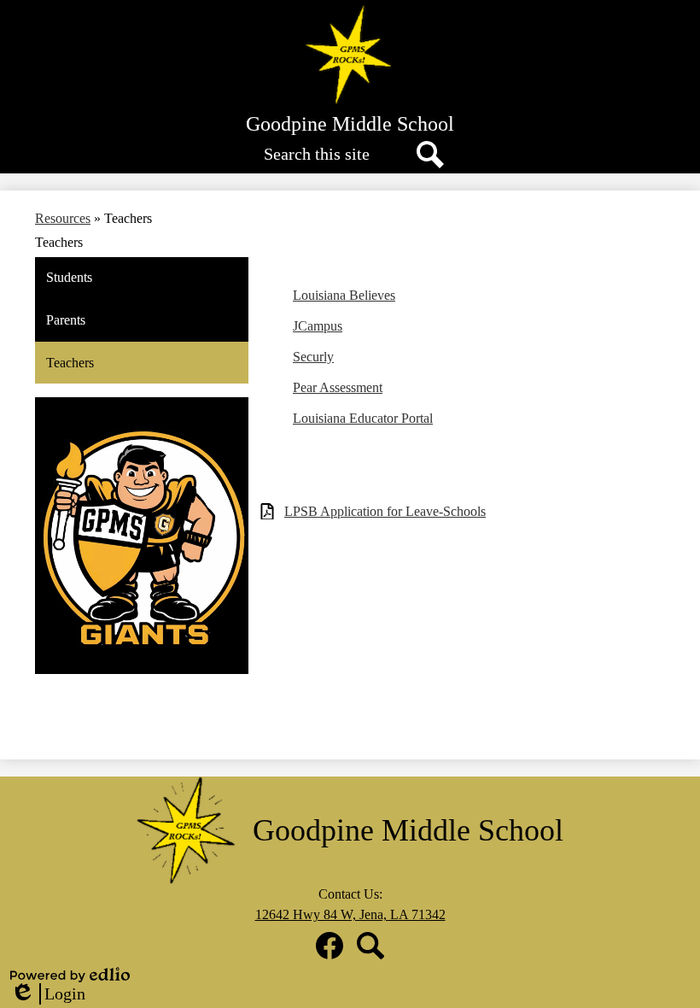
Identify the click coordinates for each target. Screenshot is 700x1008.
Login (47, 994)
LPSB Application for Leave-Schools (385, 511)
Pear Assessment (337, 387)
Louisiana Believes (344, 295)
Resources (62, 218)
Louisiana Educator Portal (363, 418)
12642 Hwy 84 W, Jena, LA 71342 (350, 914)
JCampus (317, 326)
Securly (313, 356)
